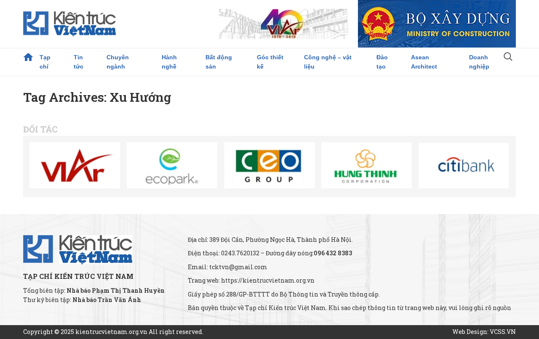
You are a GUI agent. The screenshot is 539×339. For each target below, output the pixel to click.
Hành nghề (169, 62)
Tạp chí (45, 62)
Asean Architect (424, 62)
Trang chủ (28, 57)
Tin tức (78, 62)
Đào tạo (382, 62)
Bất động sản (218, 62)
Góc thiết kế (270, 62)
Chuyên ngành (118, 62)
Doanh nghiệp (479, 62)
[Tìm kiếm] (508, 57)
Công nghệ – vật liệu (328, 62)
